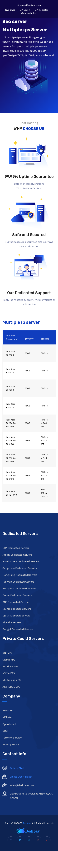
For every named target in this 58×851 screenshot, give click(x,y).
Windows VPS (10, 666)
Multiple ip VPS (11, 680)
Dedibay (27, 823)
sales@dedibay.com (30, 5)
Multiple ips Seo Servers (16, 608)
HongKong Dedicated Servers (19, 574)
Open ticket (9, 724)
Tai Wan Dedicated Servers (18, 581)
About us (7, 710)
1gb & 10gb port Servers (16, 615)
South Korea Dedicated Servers (20, 561)
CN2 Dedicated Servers (15, 602)
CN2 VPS (7, 652)
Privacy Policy (10, 744)
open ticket (30, 13)
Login (26, 9)
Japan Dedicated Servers (17, 554)
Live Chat (10, 9)
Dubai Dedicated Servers (17, 595)
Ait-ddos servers (11, 622)
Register (43, 9)
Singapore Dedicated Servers (19, 568)
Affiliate (6, 717)
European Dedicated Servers (19, 588)
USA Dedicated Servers (15, 547)
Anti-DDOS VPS (11, 686)
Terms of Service (12, 737)
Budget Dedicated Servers (17, 629)
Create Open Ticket (21, 776)
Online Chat (17, 768)
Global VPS (8, 659)
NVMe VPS (8, 673)
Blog (5, 730)
